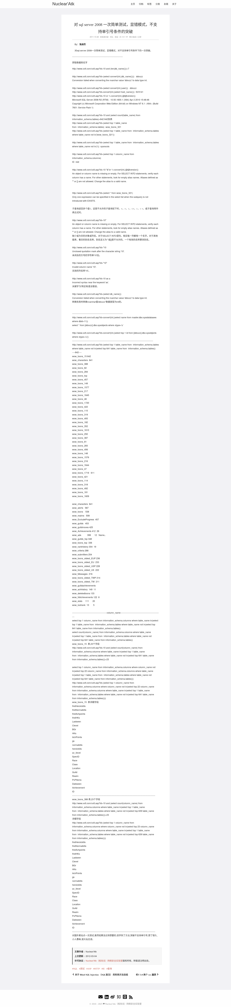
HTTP (97, 969)
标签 (149, 4)
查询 (110, 969)
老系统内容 (104, 37)
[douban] (125, 997)
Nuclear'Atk (63, 3)
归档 (141, 4)
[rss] (131, 997)
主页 (133, 4)
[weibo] (112, 997)
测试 (116, 37)
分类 (158, 4)
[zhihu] (119, 997)
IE (104, 969)
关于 (174, 4)
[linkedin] (107, 997)
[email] (100, 997)
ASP (89, 969)
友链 (166, 4)
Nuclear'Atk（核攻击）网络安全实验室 (104, 960)
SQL (111, 37)
